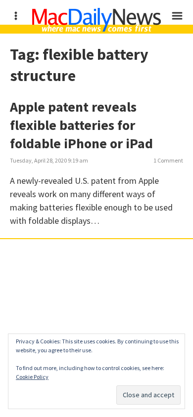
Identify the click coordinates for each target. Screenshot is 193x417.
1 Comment (168, 160)
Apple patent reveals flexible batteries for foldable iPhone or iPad (81, 125)
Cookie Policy (32, 376)
